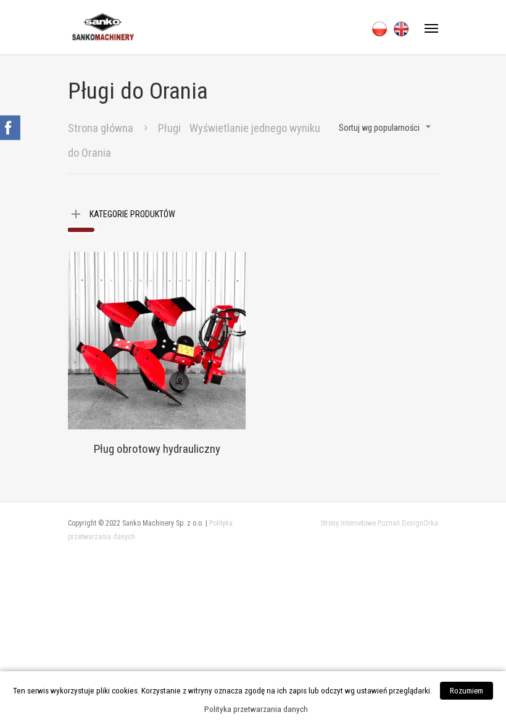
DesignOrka (420, 523)
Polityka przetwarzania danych (256, 709)
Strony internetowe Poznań (360, 523)
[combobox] (385, 127)
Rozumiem (466, 690)
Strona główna (100, 128)
